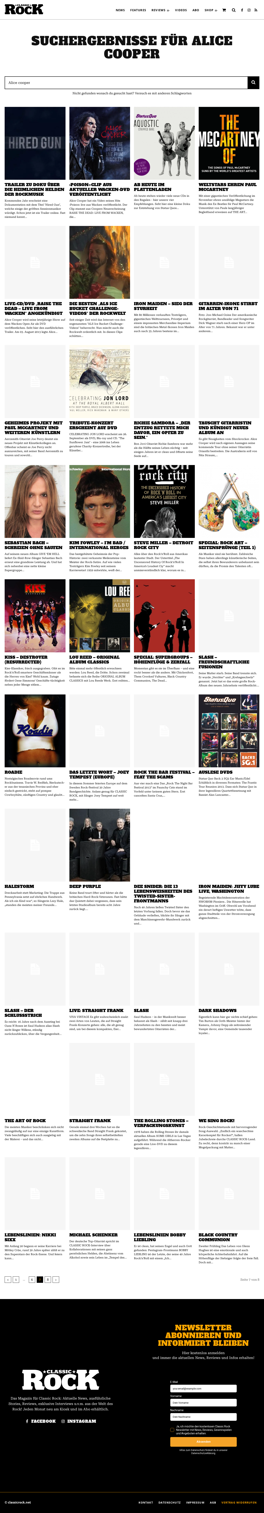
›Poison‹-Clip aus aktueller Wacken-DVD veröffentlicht (99, 189)
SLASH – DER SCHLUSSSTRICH (23, 1013)
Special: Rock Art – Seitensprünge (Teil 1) (227, 545)
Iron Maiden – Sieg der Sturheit (163, 306)
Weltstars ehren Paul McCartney (228, 187)
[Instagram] (248, 10)
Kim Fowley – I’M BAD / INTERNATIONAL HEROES (99, 545)
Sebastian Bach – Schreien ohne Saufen (33, 545)
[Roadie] (35, 730)
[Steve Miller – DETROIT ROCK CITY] (164, 501)
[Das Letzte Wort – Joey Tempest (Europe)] (99, 730)
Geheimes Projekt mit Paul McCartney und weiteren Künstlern (34, 427)
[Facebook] (241, 10)
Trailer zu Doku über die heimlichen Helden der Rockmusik (34, 189)
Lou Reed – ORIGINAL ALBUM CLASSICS (94, 659)
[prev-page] (8, 1279)
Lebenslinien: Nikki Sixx (30, 1237)
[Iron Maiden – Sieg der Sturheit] (164, 262)
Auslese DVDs (215, 772)
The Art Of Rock (25, 1121)
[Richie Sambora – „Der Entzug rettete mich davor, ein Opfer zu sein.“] (164, 381)
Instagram (81, 1421)
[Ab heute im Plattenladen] (164, 143)
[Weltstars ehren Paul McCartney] (229, 143)
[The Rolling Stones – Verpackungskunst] (164, 1079)
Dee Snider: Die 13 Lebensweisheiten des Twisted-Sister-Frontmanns (163, 894)
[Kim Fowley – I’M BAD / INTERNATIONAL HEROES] (99, 501)
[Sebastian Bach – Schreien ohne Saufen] (35, 501)
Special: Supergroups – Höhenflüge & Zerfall (163, 659)
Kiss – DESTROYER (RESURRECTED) (26, 659)
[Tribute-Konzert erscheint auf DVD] (99, 381)
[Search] (253, 82)
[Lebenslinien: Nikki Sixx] (35, 1193)
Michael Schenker (93, 1235)
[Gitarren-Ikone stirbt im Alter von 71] (229, 262)
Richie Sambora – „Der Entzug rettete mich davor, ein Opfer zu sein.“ (162, 430)
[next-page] (56, 1279)
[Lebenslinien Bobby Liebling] (164, 1193)
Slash (141, 1010)
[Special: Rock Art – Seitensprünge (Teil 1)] (229, 501)
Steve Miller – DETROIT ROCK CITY (163, 545)
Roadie (13, 772)
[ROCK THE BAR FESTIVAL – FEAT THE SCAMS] (164, 730)
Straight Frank (90, 1121)
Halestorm (19, 886)
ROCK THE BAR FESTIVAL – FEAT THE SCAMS (164, 774)
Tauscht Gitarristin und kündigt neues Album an (225, 427)
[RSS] (255, 10)
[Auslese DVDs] (229, 730)
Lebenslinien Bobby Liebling (160, 1237)
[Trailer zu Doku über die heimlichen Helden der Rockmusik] (35, 143)
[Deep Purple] (99, 845)
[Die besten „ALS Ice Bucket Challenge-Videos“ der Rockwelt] (99, 262)
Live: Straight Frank (96, 1010)
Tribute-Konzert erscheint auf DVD (93, 425)
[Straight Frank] (99, 1079)
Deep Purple (85, 886)
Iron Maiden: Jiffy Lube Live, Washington (229, 889)
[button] (234, 10)
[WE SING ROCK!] (229, 1079)
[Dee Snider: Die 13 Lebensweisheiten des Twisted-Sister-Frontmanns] (164, 845)
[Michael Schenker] (99, 1193)
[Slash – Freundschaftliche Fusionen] (229, 615)
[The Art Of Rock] (35, 1079)
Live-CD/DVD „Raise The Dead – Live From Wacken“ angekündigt (34, 308)
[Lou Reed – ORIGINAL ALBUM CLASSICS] (99, 615)
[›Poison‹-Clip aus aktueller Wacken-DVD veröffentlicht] (99, 143)
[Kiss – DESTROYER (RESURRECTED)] (35, 615)
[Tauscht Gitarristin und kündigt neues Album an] (229, 381)
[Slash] (164, 969)
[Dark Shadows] (229, 969)
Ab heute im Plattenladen (152, 187)
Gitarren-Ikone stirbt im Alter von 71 (228, 306)
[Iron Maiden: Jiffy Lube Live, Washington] (229, 845)
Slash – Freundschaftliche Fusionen (224, 662)
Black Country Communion (218, 1237)
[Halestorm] (35, 845)
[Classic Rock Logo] (24, 9)
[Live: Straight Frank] (99, 969)
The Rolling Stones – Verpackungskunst (161, 1123)
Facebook (43, 1421)
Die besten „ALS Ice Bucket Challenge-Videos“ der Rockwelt (97, 308)
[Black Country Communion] (229, 1193)
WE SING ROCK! (216, 1121)
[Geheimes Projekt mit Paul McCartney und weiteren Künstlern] (35, 381)
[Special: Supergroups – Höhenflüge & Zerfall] (164, 615)
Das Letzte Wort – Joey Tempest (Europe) (99, 774)
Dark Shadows (218, 1010)
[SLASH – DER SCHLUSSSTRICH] (35, 969)
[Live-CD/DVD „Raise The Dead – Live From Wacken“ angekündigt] (35, 262)
